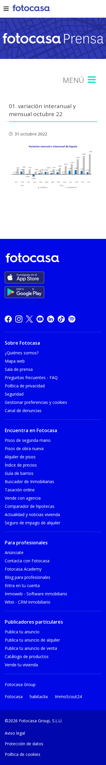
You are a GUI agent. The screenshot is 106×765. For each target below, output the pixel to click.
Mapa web (15, 361)
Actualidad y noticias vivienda (32, 514)
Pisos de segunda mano (28, 440)
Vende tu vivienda (21, 664)
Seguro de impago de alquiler (32, 523)
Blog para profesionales (27, 577)
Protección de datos (24, 743)
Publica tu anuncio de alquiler (32, 640)
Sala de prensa (19, 369)
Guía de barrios (19, 473)
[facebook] (8, 318)
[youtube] (40, 318)
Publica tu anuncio (22, 632)
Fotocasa (14, 696)
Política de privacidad (25, 386)
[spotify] (71, 318)
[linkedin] (50, 318)
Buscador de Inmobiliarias (29, 481)
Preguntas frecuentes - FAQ (31, 377)
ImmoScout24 (68, 696)
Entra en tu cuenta (22, 585)
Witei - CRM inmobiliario (27, 602)
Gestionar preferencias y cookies (36, 402)
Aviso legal (15, 733)
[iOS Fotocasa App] (24, 277)
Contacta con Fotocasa (27, 561)
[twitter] (29, 318)
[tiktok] (61, 318)
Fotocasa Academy (23, 569)
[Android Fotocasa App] (24, 292)
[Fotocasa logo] (52, 259)
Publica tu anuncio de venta (31, 648)
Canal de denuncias (23, 410)
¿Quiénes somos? (22, 353)
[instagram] (18, 318)
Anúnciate (14, 552)
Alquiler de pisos (20, 457)
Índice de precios (21, 465)
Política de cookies (22, 754)
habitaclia (39, 696)
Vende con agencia (23, 498)
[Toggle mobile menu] (92, 80)
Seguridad (14, 394)
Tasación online (20, 490)
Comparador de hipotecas (29, 506)
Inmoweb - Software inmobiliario (36, 594)
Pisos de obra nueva (24, 448)
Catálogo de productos (27, 656)
